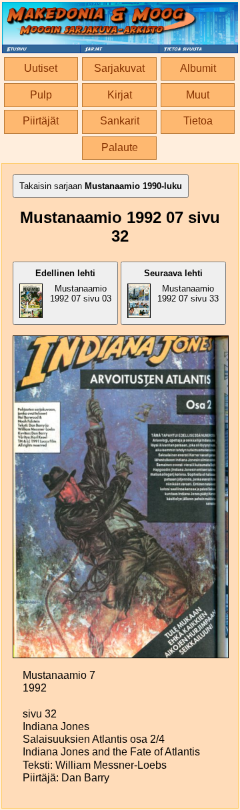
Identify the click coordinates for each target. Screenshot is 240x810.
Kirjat (119, 95)
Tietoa (198, 120)
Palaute (119, 147)
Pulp (41, 95)
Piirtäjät (41, 120)
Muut (197, 95)
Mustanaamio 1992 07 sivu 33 (181, 286)
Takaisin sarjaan (100, 186)
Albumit (198, 68)
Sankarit (119, 120)
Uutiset (40, 68)
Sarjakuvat (119, 68)
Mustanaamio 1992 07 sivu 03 (73, 286)
